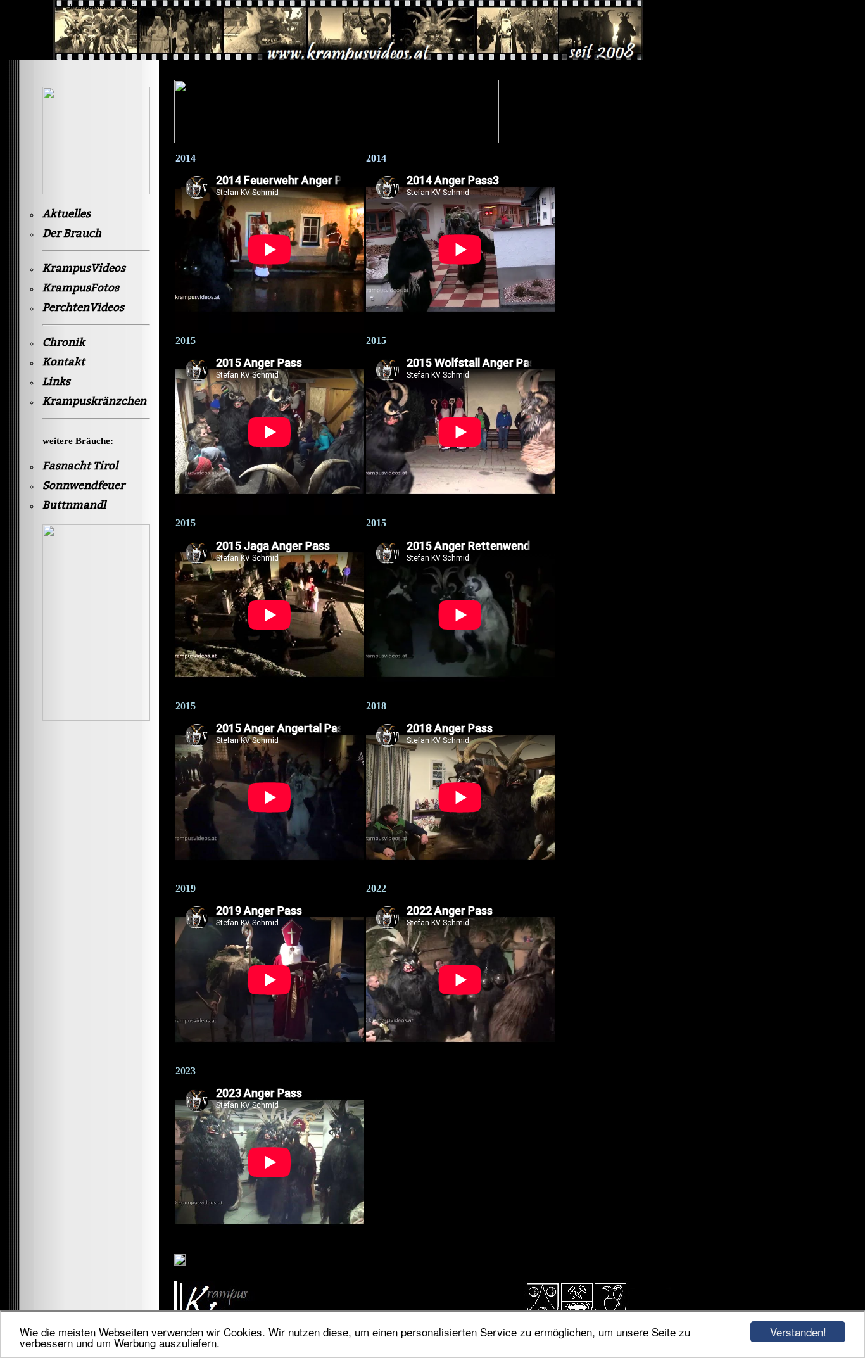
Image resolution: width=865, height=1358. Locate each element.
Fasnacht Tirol (80, 466)
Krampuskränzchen (94, 401)
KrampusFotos (80, 288)
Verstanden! (798, 1332)
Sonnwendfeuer (83, 485)
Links (56, 381)
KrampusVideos (83, 268)
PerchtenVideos (83, 307)
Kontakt (63, 362)
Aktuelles (66, 213)
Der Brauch (71, 233)
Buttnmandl (74, 505)
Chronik (63, 342)
